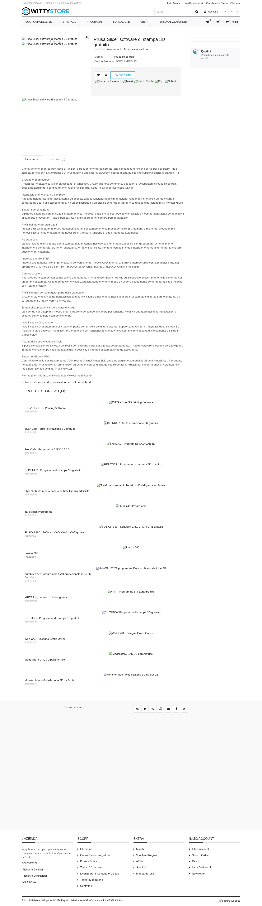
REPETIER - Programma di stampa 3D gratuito (53, 470)
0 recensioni (114, 49)
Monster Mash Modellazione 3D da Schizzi (50, 680)
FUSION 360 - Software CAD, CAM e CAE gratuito (55, 532)
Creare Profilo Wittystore (95, 855)
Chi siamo (86, 848)
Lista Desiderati (201, 867)
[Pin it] (159, 81)
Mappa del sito (145, 873)
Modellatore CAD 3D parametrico (45, 659)
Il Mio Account (174, 3)
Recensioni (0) (56, 159)
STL (74, 382)
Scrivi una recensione (136, 49)
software (27, 382)
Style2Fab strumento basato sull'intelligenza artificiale (57, 490)
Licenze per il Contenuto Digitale (99, 873)
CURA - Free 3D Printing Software (45, 407)
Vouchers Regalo (146, 855)
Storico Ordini (200, 855)
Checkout (235, 3)
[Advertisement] (214, 97)
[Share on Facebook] (108, 81)
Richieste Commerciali (34, 875)
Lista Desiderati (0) (194, 3)
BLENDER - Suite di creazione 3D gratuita (50, 428)
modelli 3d (84, 382)
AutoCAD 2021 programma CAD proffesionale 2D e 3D (58, 573)
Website (125, 75)
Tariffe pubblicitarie (91, 879)
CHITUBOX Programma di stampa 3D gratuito (52, 618)
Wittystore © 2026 (51, 900)
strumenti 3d (41, 382)
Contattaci (86, 885)
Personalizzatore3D (172, 21)
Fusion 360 (31, 553)
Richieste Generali (32, 869)
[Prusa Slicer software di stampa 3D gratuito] (56, 38)
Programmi (95, 21)
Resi (194, 861)
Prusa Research (124, 56)
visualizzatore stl (60, 382)
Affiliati (140, 861)
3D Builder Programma (38, 511)
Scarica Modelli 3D (39, 21)
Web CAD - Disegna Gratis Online (45, 638)
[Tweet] (128, 81)
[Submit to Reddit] (176, 81)
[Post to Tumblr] (144, 81)
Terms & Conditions (92, 867)
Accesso (213, 11)
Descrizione (32, 159)
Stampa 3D (69, 21)
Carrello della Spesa (217, 3)
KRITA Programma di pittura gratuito (46, 597)
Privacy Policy (88, 861)
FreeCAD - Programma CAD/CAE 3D (47, 449)
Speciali (141, 867)
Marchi (140, 848)
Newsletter (198, 873)
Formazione (121, 21)
